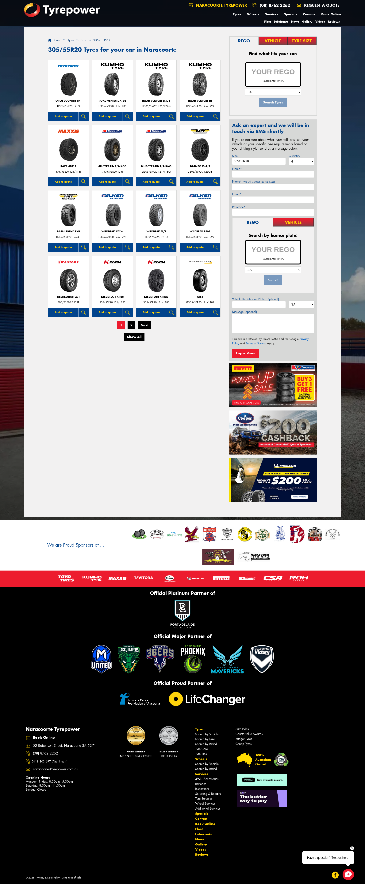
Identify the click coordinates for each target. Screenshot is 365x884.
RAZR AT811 (68, 166)
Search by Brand (206, 744)
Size (235, 156)
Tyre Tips (201, 754)
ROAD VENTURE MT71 (156, 101)
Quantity (294, 156)
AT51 (200, 296)
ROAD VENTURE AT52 (112, 101)
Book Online (331, 14)
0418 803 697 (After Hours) (49, 761)
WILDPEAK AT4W (112, 231)
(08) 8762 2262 (275, 5)
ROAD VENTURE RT (200, 101)
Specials (290, 14)
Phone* (253, 182)
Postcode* (238, 207)
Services (271, 14)
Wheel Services (205, 804)
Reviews (334, 21)
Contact (309, 14)
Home (56, 40)
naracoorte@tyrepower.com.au (55, 769)
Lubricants (281, 21)
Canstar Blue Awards (249, 734)
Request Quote (245, 353)
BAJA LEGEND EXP (68, 231)
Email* (236, 194)
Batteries (200, 784)
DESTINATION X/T (68, 296)
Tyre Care (201, 749)
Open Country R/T (69, 101)
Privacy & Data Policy (48, 877)
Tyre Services (203, 799)
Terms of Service (256, 343)
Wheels (253, 14)
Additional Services (207, 809)
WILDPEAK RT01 (200, 231)
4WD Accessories (206, 779)
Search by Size (205, 739)
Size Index (242, 729)
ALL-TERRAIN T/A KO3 (112, 166)
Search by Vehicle (207, 734)
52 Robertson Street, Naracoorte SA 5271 (64, 746)
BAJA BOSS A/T (200, 166)
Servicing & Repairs (208, 794)
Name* (237, 169)
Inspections (202, 789)
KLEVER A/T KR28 (112, 296)
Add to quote (63, 116)
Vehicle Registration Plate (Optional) (255, 299)
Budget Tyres (244, 739)
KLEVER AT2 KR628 (156, 296)
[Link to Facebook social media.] (335, 875)
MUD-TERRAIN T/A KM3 (156, 166)
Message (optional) (244, 312)
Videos (320, 21)
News (295, 21)
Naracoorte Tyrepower (221, 5)
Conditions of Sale (71, 877)
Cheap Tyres (244, 744)
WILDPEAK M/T (156, 231)
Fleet (267, 21)
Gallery (307, 21)
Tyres (237, 14)
